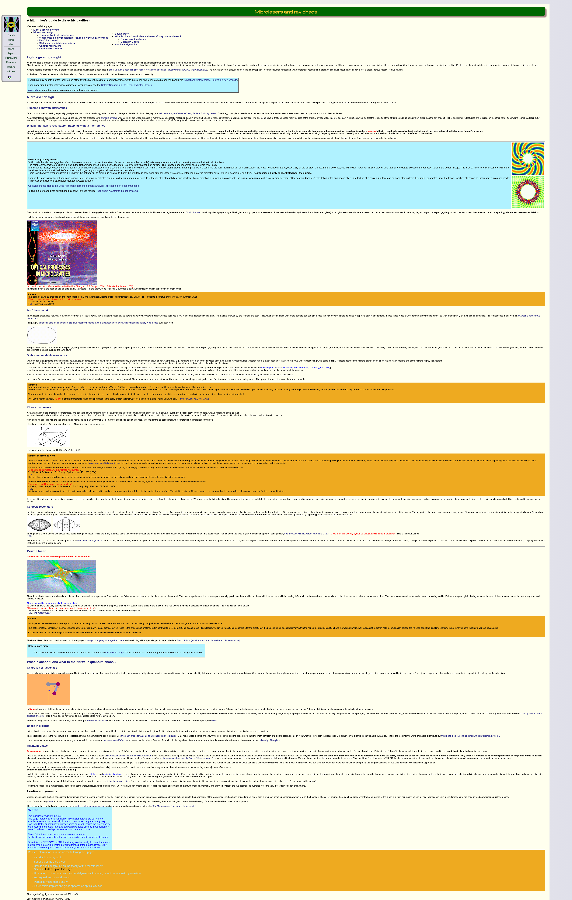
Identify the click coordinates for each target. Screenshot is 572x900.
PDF (30, 304)
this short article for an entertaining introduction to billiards (149, 736)
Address (11, 71)
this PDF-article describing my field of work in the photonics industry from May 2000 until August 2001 (158, 70)
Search (11, 35)
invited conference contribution (89, 806)
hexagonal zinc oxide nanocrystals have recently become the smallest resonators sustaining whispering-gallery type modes (98, 323)
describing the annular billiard (116, 781)
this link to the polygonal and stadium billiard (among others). (470, 736)
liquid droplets (193, 212)
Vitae (11, 44)
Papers (11, 53)
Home (11, 40)
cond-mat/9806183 (41, 613)
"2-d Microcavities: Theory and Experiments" (174, 806)
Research (11, 62)
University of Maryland (269, 740)
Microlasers (11, 58)
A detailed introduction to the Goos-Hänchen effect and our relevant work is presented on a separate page (83, 186)
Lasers (278, 367)
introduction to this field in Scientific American (129, 755)
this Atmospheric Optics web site (103, 463)
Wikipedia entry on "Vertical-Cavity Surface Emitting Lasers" (188, 113)
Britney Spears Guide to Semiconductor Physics (126, 85)
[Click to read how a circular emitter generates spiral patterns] (528, 174)
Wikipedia (33, 90)
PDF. (29, 536)
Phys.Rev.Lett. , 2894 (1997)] (194, 399)
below (214, 720)
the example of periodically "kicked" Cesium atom (186, 758)
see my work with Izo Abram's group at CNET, (340, 534)
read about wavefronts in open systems (117, 191)
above (50, 801)
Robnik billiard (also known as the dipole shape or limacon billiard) (208, 640)
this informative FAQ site (115, 740)
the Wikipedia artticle (97, 720)
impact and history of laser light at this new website (210, 80)
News (11, 49)
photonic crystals (109, 118)
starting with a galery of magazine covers (104, 640)
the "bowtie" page (114, 652)
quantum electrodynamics (89, 540)
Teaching (11, 67)
